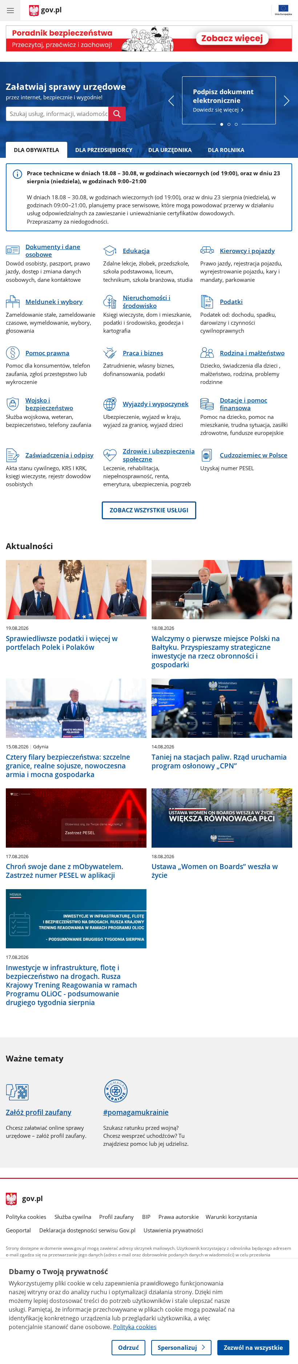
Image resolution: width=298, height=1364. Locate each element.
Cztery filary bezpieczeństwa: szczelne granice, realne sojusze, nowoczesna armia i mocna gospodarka (68, 766)
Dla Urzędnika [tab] (170, 149)
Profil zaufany (116, 1216)
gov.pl (32, 1199)
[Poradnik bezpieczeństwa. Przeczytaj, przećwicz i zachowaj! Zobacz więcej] (149, 38)
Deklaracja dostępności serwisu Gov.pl (87, 1230)
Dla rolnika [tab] (226, 149)
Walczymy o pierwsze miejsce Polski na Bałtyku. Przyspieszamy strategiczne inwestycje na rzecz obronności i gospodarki (216, 651)
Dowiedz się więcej (223, 100)
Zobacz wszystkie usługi (149, 510)
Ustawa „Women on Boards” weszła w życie (215, 871)
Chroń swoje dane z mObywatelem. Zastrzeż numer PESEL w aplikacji (64, 871)
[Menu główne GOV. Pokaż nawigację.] (10, 10)
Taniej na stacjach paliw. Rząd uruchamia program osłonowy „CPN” (219, 761)
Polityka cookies (26, 1216)
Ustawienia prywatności (173, 1230)
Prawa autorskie (178, 1216)
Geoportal (18, 1230)
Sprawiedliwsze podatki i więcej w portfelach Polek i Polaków (62, 643)
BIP (146, 1216)
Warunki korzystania (231, 1216)
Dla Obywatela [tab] (36, 149)
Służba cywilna (73, 1216)
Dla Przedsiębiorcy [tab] (103, 149)
